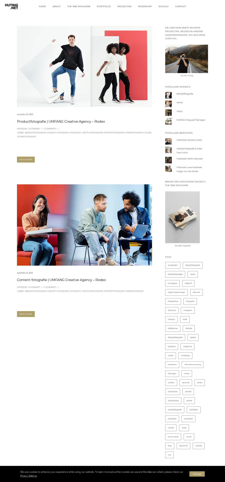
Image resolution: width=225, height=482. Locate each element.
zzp (169, 455)
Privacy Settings (28, 476)
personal (185, 383)
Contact (180, 6)
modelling (185, 355)
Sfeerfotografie (134, 132)
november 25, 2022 (25, 114)
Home (42, 6)
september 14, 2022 (25, 272)
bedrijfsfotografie (192, 265)
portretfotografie (175, 410)
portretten (193, 410)
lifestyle (188, 328)
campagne (172, 283)
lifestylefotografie (175, 337)
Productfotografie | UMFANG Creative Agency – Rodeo (61, 121)
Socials (164, 6)
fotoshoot (172, 310)
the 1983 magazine (78, 6)
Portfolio (104, 6)
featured (196, 292)
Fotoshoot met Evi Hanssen (190, 158)
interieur (171, 319)
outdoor (171, 383)
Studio (147, 132)
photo (199, 383)
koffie (185, 319)
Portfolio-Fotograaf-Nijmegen (191, 120)
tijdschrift (183, 446)
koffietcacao (173, 328)
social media (173, 437)
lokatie (193, 337)
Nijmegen (172, 373)
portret (189, 401)
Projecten (124, 6)
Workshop (145, 6)
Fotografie (63, 132)
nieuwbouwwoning (192, 364)
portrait (188, 392)
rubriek (171, 428)
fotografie (190, 301)
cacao (192, 274)
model (170, 355)
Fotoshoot (75, 132)
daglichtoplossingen (176, 292)
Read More (25, 159)
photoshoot (172, 392)
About (57, 6)
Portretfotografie (114, 132)
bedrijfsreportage (175, 274)
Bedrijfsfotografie (35, 132)
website (198, 446)
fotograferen (173, 301)
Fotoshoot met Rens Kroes (189, 140)
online (186, 373)
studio (189, 437)
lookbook (171, 346)
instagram (187, 310)
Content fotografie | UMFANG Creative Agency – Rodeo (61, 280)
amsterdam (173, 265)
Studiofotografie (26, 136)
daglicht (188, 283)
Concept (51, 132)
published (188, 419)
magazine (187, 346)
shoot (184, 428)
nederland (172, 364)
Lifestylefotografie (92, 132)
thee (170, 446)
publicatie (172, 419)
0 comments (49, 129)
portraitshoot (173, 401)
